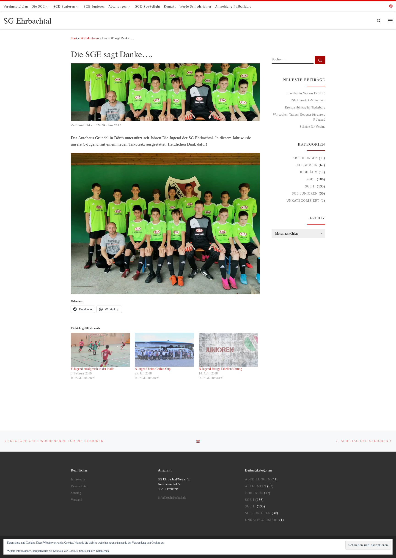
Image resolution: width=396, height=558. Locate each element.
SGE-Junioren (89, 38)
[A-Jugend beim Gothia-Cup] (164, 350)
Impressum (78, 479)
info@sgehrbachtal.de (172, 497)
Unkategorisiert (302, 200)
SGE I (311, 179)
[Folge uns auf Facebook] (391, 6)
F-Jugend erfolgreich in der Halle (92, 369)
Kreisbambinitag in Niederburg (305, 107)
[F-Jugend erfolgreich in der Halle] (100, 350)
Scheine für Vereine (312, 126)
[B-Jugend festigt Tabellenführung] (228, 350)
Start (74, 38)
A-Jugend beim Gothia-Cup (152, 369)
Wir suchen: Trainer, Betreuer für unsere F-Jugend (299, 117)
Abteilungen (305, 158)
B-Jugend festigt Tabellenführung (220, 369)
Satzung (76, 493)
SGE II (310, 186)
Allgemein (307, 165)
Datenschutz (78, 486)
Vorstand (76, 499)
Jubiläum (309, 172)
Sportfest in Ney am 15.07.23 (306, 93)
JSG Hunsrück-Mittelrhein (308, 100)
